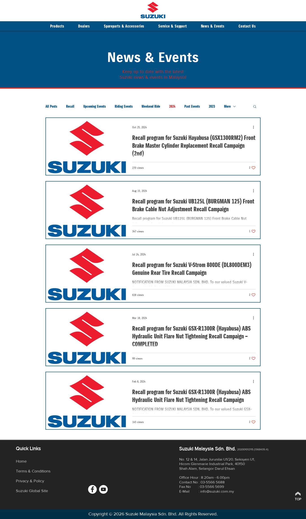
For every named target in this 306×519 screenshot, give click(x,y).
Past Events (192, 106)
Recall (70, 106)
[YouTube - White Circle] (103, 489)
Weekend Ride (151, 106)
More (227, 106)
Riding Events (124, 106)
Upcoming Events (94, 106)
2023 (212, 106)
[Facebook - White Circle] (92, 489)
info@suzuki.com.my (217, 491)
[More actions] (255, 127)
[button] (84, 26)
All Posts (51, 106)
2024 (172, 106)
